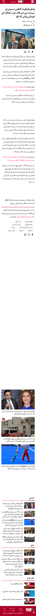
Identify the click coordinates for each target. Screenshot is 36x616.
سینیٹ (13, 228)
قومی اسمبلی (11, 231)
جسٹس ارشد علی (16, 225)
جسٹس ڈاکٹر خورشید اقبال (26, 228)
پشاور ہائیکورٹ (29, 225)
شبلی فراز (30, 231)
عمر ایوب (21, 231)
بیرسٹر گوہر (18, 222)
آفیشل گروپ (30, 217)
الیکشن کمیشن (29, 222)
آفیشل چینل (21, 217)
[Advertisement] (18, 112)
